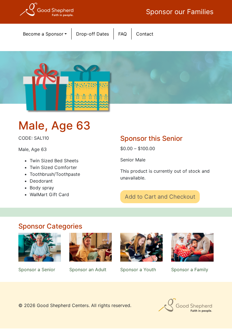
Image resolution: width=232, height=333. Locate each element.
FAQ (122, 34)
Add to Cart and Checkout (160, 196)
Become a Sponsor (43, 34)
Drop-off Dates (92, 34)
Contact (144, 34)
